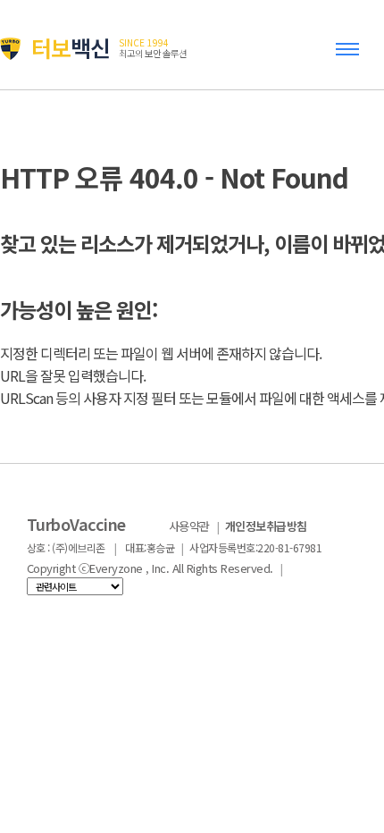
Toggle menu (351, 57)
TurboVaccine (76, 523)
